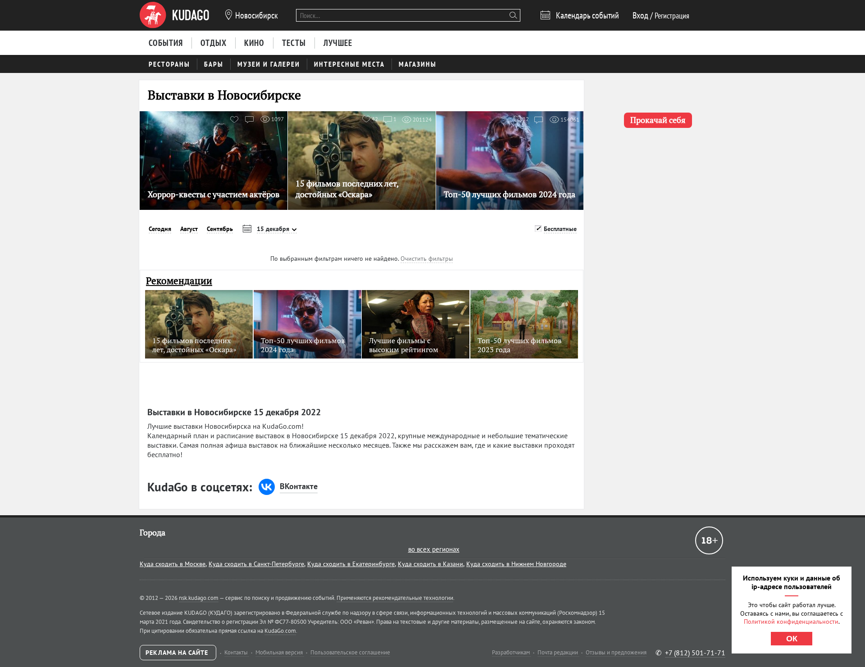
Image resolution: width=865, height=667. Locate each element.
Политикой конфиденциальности (791, 621)
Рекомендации (179, 281)
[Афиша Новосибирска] (174, 15)
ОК (791, 638)
